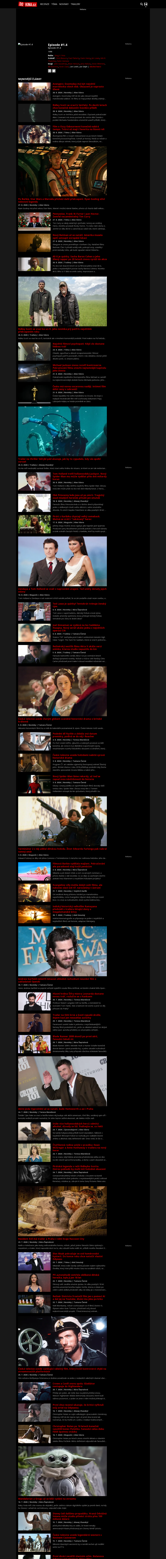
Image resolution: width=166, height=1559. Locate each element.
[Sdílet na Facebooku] (49, 71)
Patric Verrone (63, 61)
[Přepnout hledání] (142, 4)
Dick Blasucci (61, 58)
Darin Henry (85, 58)
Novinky (64, 4)
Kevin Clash (64, 66)
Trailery (75, 4)
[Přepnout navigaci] (146, 4)
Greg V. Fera (60, 55)
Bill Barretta (53, 66)
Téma (54, 4)
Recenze (44, 4)
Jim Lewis (95, 58)
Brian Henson (73, 64)
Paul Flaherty (73, 58)
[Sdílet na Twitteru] (54, 71)
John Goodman (60, 64)
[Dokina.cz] (27, 4)
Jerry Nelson (86, 64)
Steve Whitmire (98, 64)
